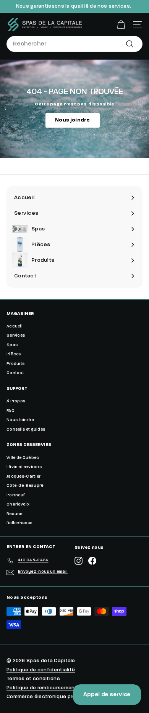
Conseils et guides (25, 430)
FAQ (10, 411)
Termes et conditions (33, 678)
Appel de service (107, 695)
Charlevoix (17, 504)
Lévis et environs (24, 467)
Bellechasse (19, 523)
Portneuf (15, 495)
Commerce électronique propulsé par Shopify (63, 696)
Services (15, 336)
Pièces (13, 354)
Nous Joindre (20, 420)
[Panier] (121, 24)
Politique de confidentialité (40, 670)
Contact (15, 373)
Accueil (14, 326)
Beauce (14, 514)
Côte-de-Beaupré (25, 486)
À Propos (15, 401)
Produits (15, 364)
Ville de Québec (22, 458)
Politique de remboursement (41, 687)
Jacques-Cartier (23, 477)
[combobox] (74, 44)
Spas (12, 345)
